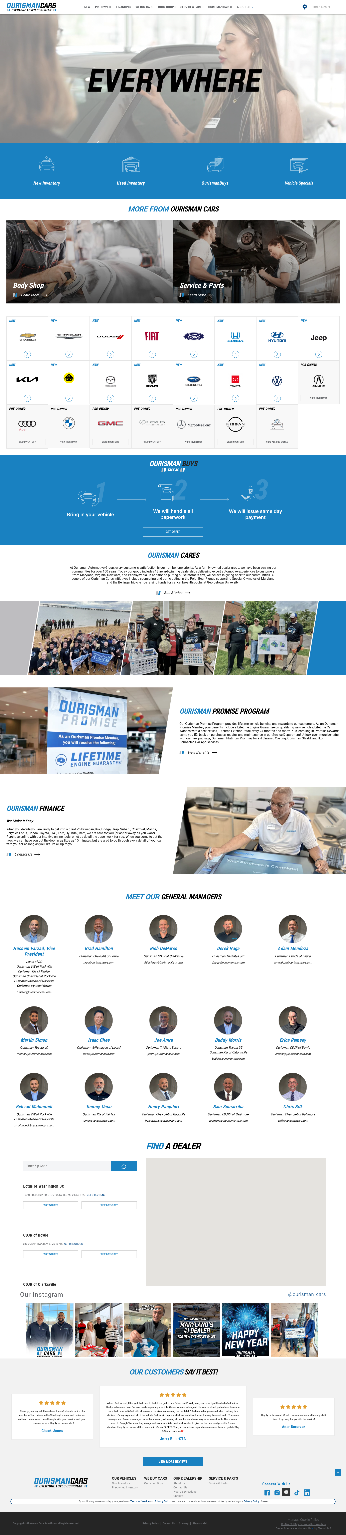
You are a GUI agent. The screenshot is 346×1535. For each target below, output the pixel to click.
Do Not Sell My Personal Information (303, 1524)
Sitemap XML (200, 1523)
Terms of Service (140, 1501)
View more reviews (173, 1461)
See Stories (173, 593)
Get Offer (173, 532)
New (87, 7)
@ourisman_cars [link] (307, 1294)
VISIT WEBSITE (50, 1205)
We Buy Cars (144, 7)
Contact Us (23, 854)
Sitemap (183, 1523)
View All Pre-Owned (277, 442)
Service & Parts (191, 7)
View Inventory (318, 397)
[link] (50, 1330)
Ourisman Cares (220, 7)
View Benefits (198, 752)
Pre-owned (103, 7)
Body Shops (167, 7)
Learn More (30, 295)
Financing (123, 7)
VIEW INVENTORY (109, 1205)
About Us (243, 7)
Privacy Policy (151, 1523)
